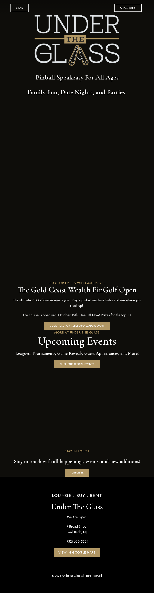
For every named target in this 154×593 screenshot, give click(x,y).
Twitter (73, 568)
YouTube (87, 568)
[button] (128, 8)
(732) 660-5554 (77, 541)
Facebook (66, 568)
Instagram (80, 568)
